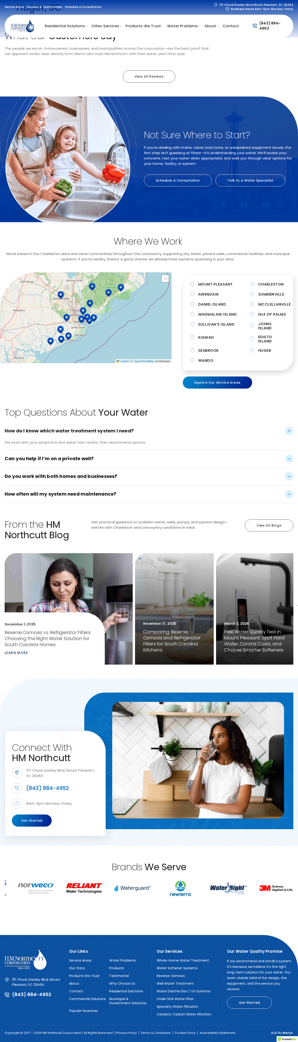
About (74, 983)
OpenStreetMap (144, 361)
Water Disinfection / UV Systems (183, 991)
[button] (92, 286)
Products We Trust (84, 976)
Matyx (287, 1033)
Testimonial (119, 976)
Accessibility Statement (217, 1033)
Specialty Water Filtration (177, 1006)
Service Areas (80, 960)
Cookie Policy (185, 1033)
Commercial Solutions (87, 999)
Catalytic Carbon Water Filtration (184, 1014)
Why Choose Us (122, 983)
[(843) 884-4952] (255, 26)
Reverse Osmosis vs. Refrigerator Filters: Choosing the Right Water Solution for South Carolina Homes (48, 638)
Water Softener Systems (177, 968)
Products (116, 968)
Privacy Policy (126, 1033)
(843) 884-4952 (47, 788)
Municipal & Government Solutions (127, 1001)
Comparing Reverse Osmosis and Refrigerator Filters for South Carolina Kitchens (171, 640)
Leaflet (124, 361)
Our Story (77, 968)
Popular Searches (83, 1011)
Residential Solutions (126, 991)
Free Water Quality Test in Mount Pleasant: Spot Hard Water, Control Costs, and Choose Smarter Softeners (254, 640)
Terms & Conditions (156, 1033)
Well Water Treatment (175, 983)
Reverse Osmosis (171, 976)
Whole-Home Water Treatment (183, 960)
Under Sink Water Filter (175, 999)
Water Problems (122, 960)
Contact (76, 991)
